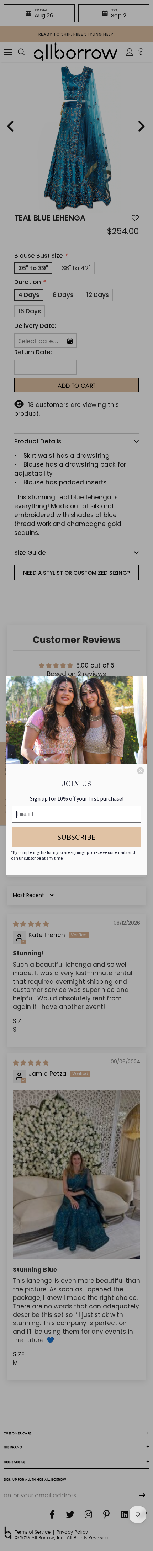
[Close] (140, 770)
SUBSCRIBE (76, 837)
